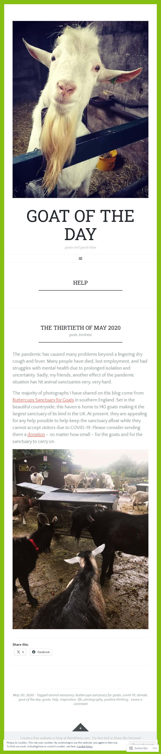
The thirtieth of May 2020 (80, 327)
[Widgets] (80, 727)
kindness (85, 335)
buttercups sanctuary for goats (98, 695)
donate (142, 695)
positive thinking (116, 699)
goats (73, 335)
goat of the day (30, 699)
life (80, 699)
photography (93, 699)
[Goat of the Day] (80, 109)
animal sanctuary (61, 695)
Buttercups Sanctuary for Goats (43, 400)
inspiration (68, 699)
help (55, 699)
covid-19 (129, 695)
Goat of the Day (80, 224)
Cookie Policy (84, 746)
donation (36, 434)
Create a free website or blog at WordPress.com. (55, 738)
